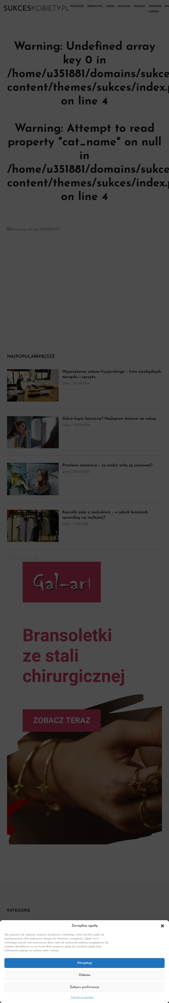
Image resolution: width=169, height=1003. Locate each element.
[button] (162, 926)
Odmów (84, 975)
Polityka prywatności (82, 997)
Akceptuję (84, 963)
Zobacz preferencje (84, 987)
